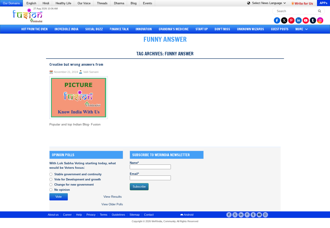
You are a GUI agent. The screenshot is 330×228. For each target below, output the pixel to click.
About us (53, 214)
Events (147, 3)
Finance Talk (119, 29)
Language (267, 3)
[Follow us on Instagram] (320, 20)
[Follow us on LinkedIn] (298, 20)
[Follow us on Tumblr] (313, 20)
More (299, 29)
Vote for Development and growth (77, 179)
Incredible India (66, 29)
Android (188, 214)
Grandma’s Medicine (174, 29)
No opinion (62, 189)
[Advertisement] (20, 115)
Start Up (202, 29)
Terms (103, 214)
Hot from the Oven (34, 29)
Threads (102, 3)
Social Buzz (94, 29)
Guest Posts (279, 29)
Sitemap (135, 214)
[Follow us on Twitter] (284, 20)
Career (67, 214)
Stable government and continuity (77, 174)
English (31, 3)
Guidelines (118, 214)
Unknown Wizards (250, 29)
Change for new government (74, 184)
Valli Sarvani (91, 72)
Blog (133, 3)
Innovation (144, 29)
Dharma (119, 3)
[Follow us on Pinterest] (291, 20)
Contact (149, 214)
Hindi (46, 3)
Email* (134, 173)
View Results (112, 196)
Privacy (90, 214)
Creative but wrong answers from (76, 64)
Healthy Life (63, 3)
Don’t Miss (222, 29)
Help (79, 214)
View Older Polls (112, 204)
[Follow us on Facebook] (277, 20)
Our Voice (84, 3)
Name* (134, 162)
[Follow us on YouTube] (306, 20)
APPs (323, 3)
